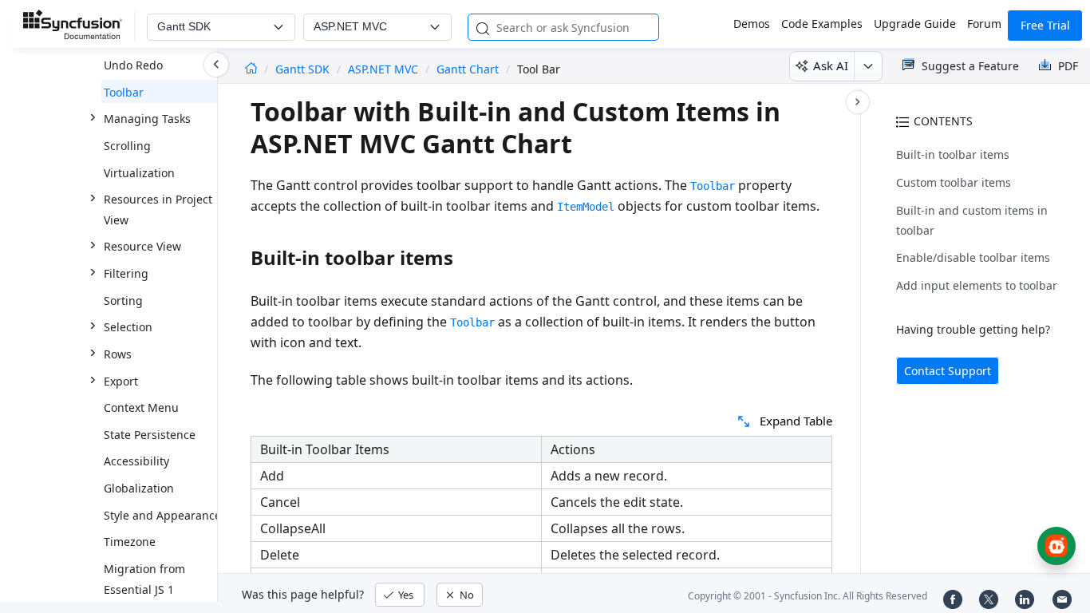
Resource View (142, 246)
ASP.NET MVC (383, 69)
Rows (118, 354)
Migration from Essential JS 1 (144, 579)
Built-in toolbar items (952, 154)
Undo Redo (133, 65)
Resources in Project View (158, 209)
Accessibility (136, 461)
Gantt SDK (304, 69)
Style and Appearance (162, 515)
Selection (128, 326)
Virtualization (139, 172)
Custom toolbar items (953, 182)
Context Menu (141, 407)
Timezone (130, 541)
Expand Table (796, 421)
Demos (751, 23)
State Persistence (149, 434)
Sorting (123, 300)
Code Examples (822, 23)
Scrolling (127, 145)
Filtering (126, 273)
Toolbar (124, 92)
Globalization (139, 488)
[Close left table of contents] (216, 64)
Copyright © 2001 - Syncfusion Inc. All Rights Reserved (807, 596)
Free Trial (1045, 25)
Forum (984, 23)
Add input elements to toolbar (976, 285)
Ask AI (830, 65)
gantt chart (467, 69)
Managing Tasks (147, 118)
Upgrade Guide (915, 23)
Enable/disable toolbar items (973, 257)
